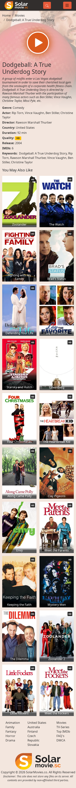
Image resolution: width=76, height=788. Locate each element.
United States (25, 128)
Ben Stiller (52, 113)
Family (10, 727)
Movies (20, 15)
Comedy (18, 108)
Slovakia (33, 745)
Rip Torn (17, 113)
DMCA (60, 740)
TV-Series (62, 727)
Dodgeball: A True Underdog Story (30, 20)
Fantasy (11, 731)
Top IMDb (63, 731)
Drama (10, 740)
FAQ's (60, 736)
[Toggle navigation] (67, 5)
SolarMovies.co (36, 772)
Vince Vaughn (34, 113)
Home (6, 15)
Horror (10, 736)
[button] (38, 43)
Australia (33, 727)
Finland (32, 731)
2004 (18, 143)
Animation (13, 723)
